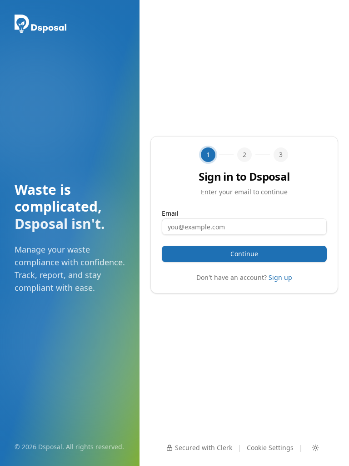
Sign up (280, 277)
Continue (244, 253)
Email (170, 213)
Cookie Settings (270, 447)
